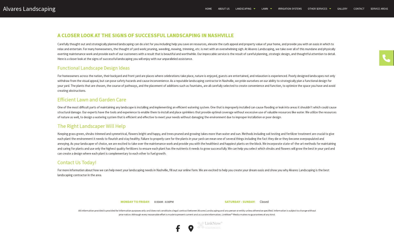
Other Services (317, 8)
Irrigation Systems (290, 8)
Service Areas (379, 8)
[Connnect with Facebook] (178, 230)
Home (208, 8)
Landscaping (243, 8)
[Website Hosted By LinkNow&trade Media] (210, 230)
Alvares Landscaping (29, 9)
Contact (359, 8)
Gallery (342, 8)
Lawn (265, 8)
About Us (223, 8)
